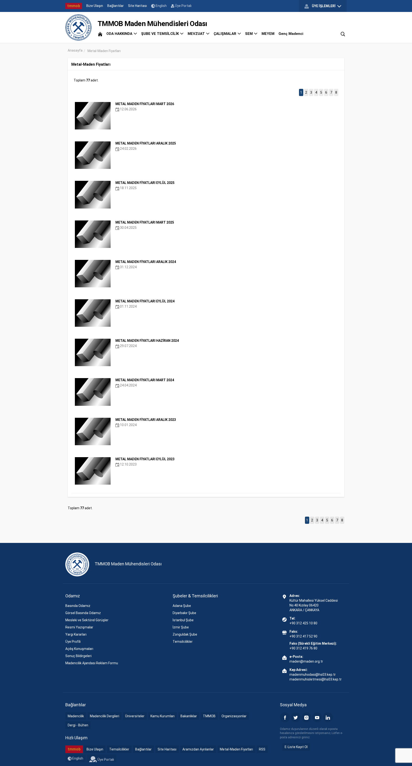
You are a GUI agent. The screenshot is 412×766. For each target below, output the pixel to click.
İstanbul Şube (183, 620)
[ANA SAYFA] (100, 33)
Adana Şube (182, 606)
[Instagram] (306, 717)
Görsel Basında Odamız (83, 613)
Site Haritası (137, 6)
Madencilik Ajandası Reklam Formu (91, 663)
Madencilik (76, 716)
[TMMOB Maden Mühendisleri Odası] (78, 27)
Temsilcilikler (183, 641)
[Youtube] (317, 717)
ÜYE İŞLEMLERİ (323, 6)
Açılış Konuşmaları (79, 649)
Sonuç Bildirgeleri (78, 656)
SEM (249, 34)
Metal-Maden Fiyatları (236, 749)
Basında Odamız (77, 606)
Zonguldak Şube (185, 634)
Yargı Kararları (76, 634)
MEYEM (268, 34)
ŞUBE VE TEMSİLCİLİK (160, 34)
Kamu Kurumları (162, 716)
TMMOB (209, 716)
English (161, 6)
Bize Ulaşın (94, 6)
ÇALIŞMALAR (225, 34)
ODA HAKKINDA (119, 34)
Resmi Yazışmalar (79, 627)
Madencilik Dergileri (104, 716)
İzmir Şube (181, 627)
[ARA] (343, 33)
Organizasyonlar (234, 716)
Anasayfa (75, 50)
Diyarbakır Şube (184, 613)
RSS (262, 749)
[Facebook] (285, 717)
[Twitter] (296, 717)
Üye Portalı (182, 6)
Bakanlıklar (188, 716)
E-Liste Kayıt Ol (296, 747)
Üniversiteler (134, 716)
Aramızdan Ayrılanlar (198, 749)
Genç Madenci (290, 34)
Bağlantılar (115, 6)
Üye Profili (73, 641)
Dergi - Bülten (78, 725)
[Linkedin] (328, 717)
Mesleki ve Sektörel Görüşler (86, 620)
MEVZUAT (197, 34)
